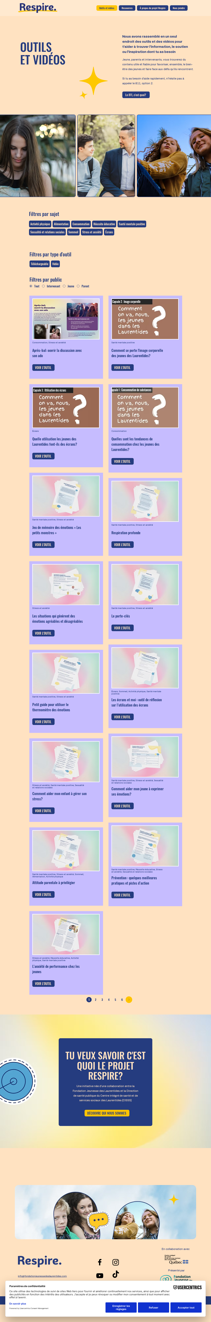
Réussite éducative (104, 224)
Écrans (109, 232)
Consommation (81, 224)
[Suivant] (129, 999)
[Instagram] (115, 1262)
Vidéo (55, 264)
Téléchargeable (39, 264)
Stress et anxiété (91, 232)
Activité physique (40, 224)
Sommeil (73, 232)
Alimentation (61, 224)
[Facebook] (99, 1262)
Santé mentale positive (132, 224)
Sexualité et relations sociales (47, 232)
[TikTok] (115, 1274)
